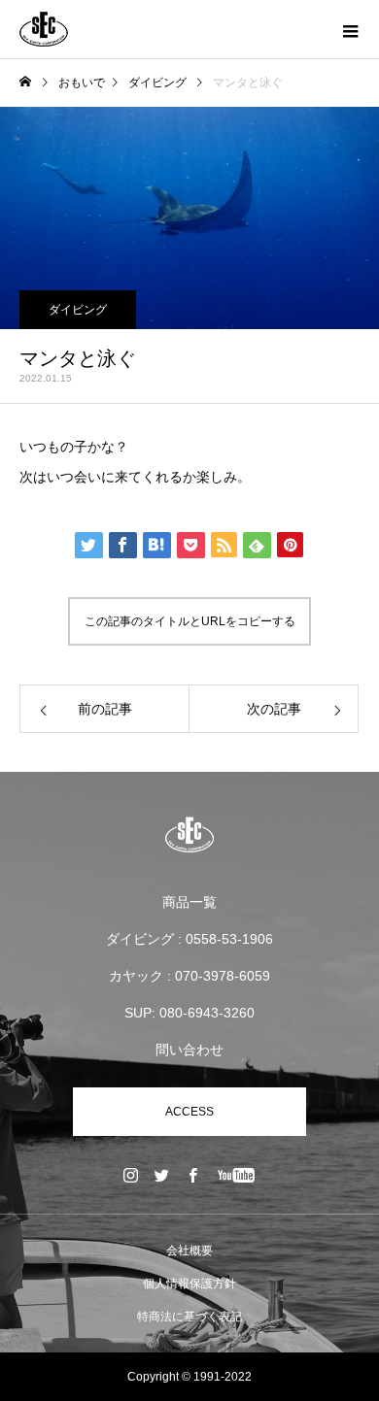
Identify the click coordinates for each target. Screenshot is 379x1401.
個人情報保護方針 (189, 1283)
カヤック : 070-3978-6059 (189, 976)
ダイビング (78, 310)
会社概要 (189, 1250)
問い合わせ (189, 1049)
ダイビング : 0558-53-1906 (189, 939)
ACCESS (189, 1111)
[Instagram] (131, 1174)
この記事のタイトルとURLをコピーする (190, 621)
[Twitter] (162, 1174)
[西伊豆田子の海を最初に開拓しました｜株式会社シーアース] (189, 835)
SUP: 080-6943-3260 (189, 1012)
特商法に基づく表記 (189, 1316)
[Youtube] (236, 1174)
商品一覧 (189, 902)
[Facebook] (193, 1174)
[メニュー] (350, 29)
